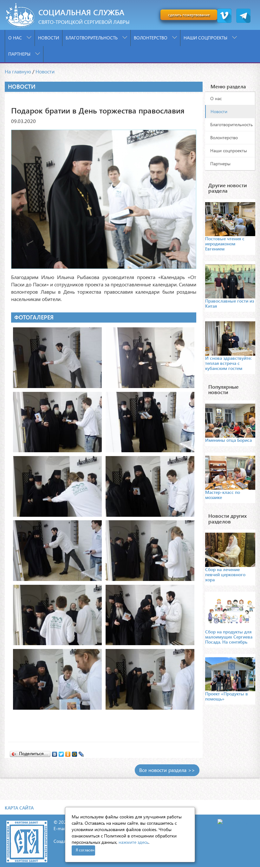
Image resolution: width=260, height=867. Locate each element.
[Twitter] (61, 752)
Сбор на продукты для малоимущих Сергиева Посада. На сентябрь (228, 637)
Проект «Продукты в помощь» (226, 696)
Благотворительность (92, 38)
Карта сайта (19, 808)
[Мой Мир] (74, 752)
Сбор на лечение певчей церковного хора (225, 574)
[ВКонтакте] (54, 752)
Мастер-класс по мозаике (222, 494)
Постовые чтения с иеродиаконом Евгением (224, 244)
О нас (15, 38)
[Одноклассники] (68, 752)
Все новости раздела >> (167, 770)
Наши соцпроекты (206, 38)
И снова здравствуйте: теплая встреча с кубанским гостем (228, 363)
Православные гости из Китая (229, 303)
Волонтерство (151, 38)
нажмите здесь (133, 842)
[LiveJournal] (81, 752)
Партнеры (20, 54)
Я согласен (85, 850)
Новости (48, 38)
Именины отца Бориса (228, 440)
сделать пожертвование (189, 14)
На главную (18, 71)
